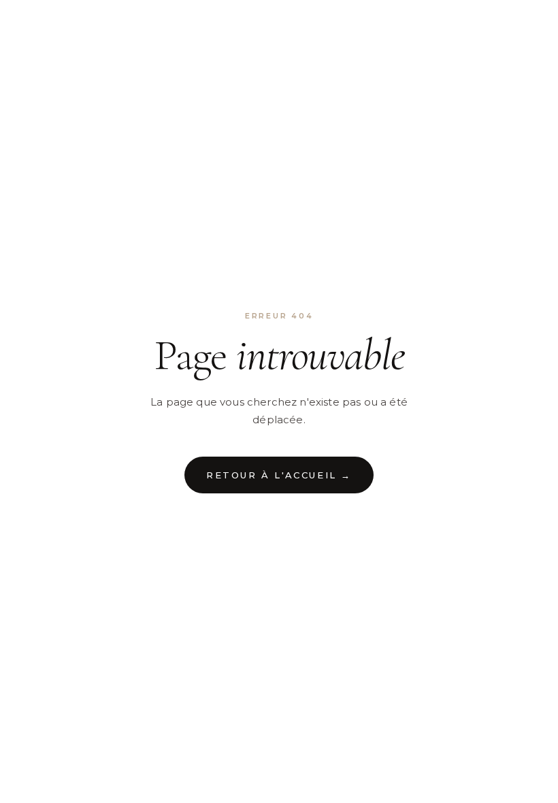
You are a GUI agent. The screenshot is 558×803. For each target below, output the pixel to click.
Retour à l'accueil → (279, 475)
